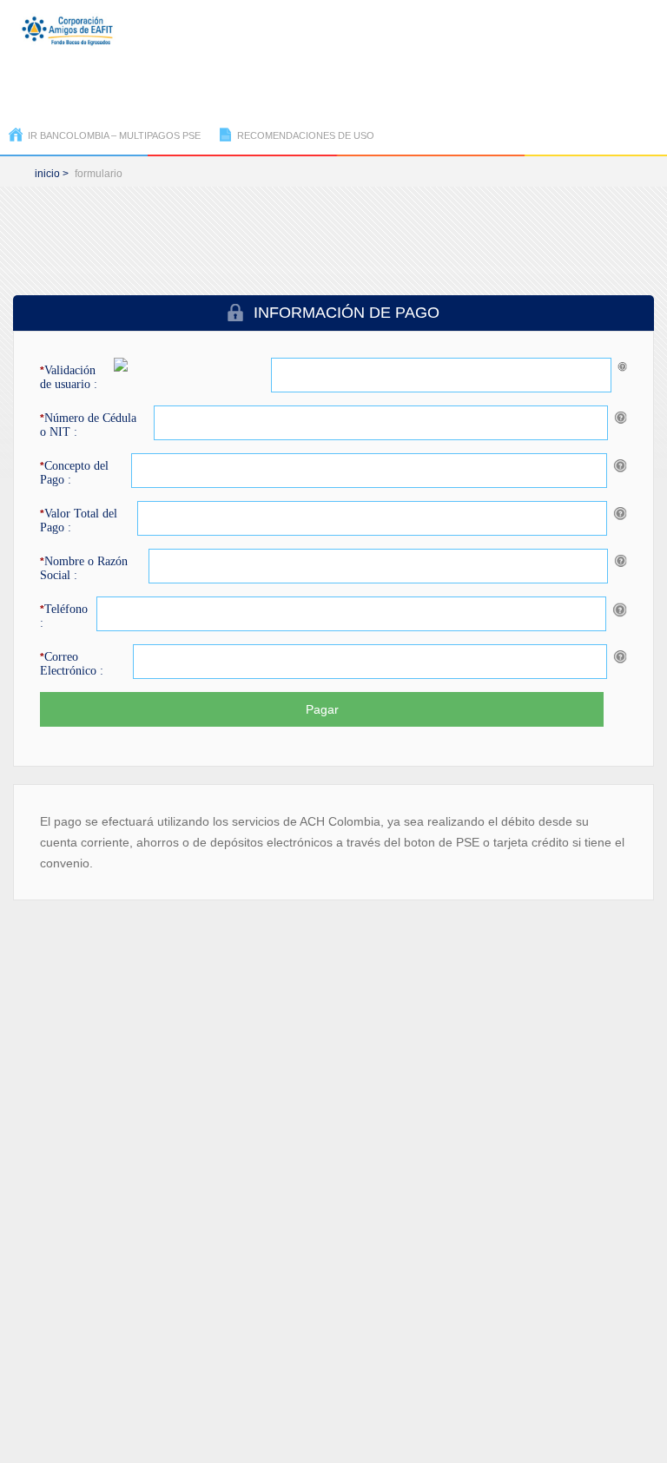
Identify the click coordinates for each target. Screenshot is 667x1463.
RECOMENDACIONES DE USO (305, 135)
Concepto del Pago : (74, 472)
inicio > (52, 174)
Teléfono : (64, 616)
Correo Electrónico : (71, 663)
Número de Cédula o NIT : (88, 425)
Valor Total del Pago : (78, 520)
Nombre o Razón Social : (84, 568)
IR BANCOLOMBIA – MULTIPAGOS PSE (114, 135)
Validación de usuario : (68, 377)
